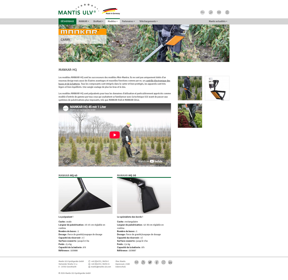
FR (202, 12)
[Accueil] (144, 9)
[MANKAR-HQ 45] (85, 196)
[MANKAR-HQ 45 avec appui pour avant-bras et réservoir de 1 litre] (189, 89)
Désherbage (67, 21)
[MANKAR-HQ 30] (144, 196)
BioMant (97, 21)
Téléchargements (147, 21)
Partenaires (128, 21)
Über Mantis (121, 261)
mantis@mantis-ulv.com (101, 267)
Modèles (112, 21)
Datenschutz (121, 267)
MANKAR (83, 21)
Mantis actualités (217, 21)
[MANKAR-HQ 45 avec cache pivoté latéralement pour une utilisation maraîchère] (189, 117)
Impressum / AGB (123, 264)
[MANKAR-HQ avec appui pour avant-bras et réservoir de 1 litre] (216, 89)
